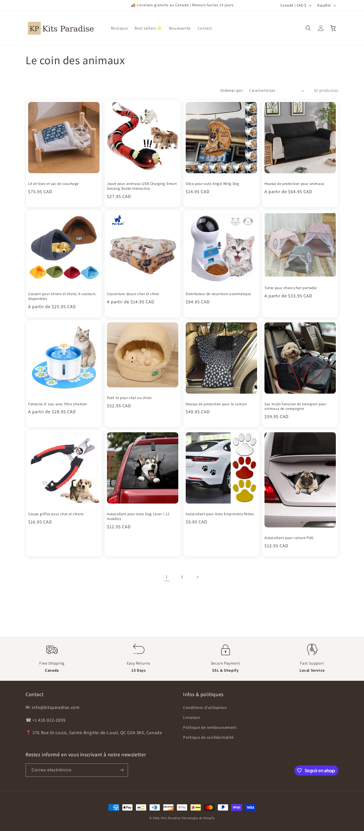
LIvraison (191, 717)
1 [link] (167, 577)
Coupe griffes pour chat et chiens (56, 514)
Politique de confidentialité (208, 737)
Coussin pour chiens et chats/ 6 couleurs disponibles (62, 296)
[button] (308, 28)
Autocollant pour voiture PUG (289, 538)
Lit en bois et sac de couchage (53, 183)
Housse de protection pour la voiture (216, 404)
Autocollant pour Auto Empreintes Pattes (220, 514)
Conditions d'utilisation (205, 707)
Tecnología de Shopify (198, 818)
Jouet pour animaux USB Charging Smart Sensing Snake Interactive (142, 186)
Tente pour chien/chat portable (290, 288)
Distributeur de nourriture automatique (218, 294)
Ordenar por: (231, 90)
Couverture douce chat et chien (133, 294)
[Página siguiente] (197, 577)
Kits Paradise (171, 818)
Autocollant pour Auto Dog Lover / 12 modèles (138, 516)
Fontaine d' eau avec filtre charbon (57, 404)
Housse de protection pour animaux (294, 183)
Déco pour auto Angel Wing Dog (212, 183)
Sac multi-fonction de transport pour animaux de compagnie (295, 406)
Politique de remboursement (210, 727)
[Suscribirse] (121, 770)
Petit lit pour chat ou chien (129, 398)
